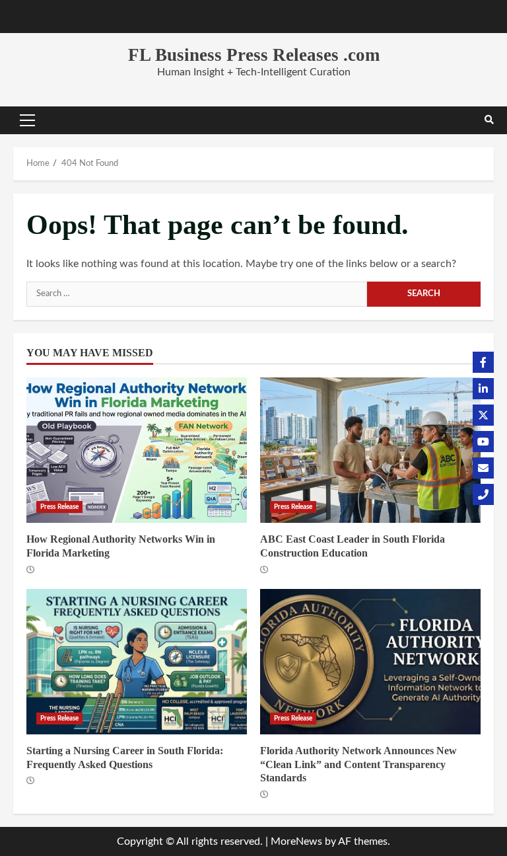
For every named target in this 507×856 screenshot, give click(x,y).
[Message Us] (483, 468)
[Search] (489, 120)
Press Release (59, 507)
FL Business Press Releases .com (254, 55)
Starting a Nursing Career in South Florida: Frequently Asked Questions (136, 661)
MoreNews (296, 841)
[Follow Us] (483, 362)
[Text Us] (483, 494)
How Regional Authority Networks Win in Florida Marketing (136, 450)
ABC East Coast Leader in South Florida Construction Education (370, 450)
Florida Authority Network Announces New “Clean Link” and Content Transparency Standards (370, 661)
